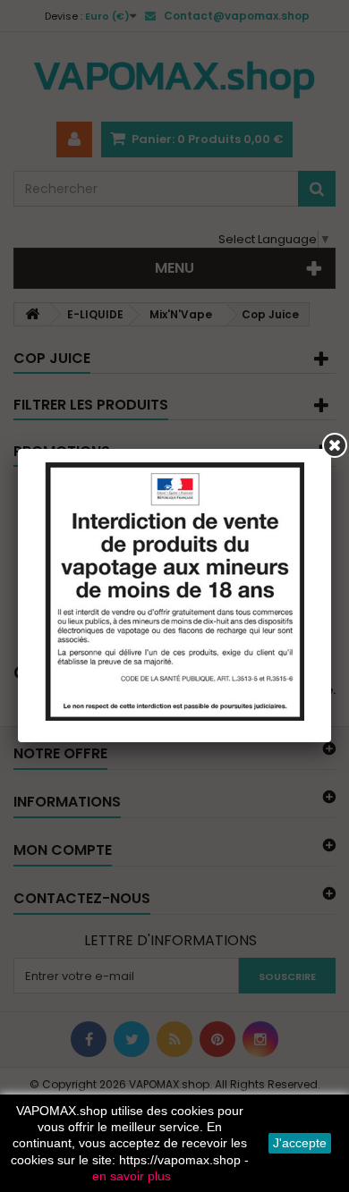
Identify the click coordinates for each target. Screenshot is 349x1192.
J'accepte (300, 1143)
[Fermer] (334, 445)
